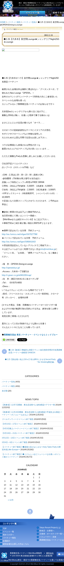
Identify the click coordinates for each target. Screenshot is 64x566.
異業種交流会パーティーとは (51, 540)
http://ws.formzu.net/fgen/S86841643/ (19, 242)
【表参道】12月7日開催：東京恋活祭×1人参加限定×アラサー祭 (28, 405)
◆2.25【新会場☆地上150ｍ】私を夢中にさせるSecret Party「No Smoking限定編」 (32, 360)
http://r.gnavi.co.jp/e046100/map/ (16, 275)
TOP (5, 528)
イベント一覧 (8, 532)
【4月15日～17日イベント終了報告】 (17, 424)
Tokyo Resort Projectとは (50, 527)
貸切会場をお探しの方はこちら (16, 544)
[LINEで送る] (9, 339)
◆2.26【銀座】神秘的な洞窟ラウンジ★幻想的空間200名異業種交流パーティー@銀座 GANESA (33, 351)
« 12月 (11, 500)
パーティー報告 (14, 22)
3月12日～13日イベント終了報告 (16, 438)
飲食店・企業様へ (46, 531)
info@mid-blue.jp (47, 249)
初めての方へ (8, 535)
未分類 (4, 391)
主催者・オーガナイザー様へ (51, 534)
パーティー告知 (29, 22)
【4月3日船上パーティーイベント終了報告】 (20, 428)
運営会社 (50, 553)
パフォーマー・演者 (47, 537)
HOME (3, 22)
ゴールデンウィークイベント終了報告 (18, 419)
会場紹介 (6, 541)
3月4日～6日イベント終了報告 (14, 442)
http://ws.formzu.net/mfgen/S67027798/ (19, 234)
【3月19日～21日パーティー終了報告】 (18, 433)
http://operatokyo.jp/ (11, 268)
